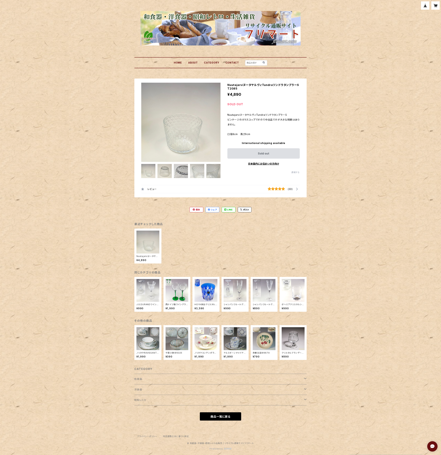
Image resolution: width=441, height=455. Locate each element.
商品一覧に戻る (220, 416)
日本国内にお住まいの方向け (263, 163)
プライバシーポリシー (147, 436)
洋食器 (138, 389)
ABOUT (193, 62)
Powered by (216, 448)
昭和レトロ (140, 400)
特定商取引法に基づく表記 (176, 436)
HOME (178, 62)
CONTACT (232, 62)
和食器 (138, 379)
